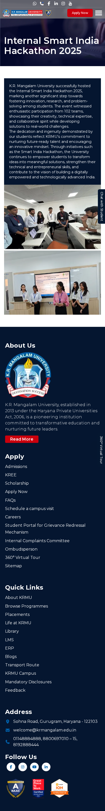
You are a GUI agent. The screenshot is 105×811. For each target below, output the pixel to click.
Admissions (16, 466)
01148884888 (27, 738)
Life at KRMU (18, 622)
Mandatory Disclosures (28, 682)
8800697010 (56, 738)
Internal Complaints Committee (37, 540)
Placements (17, 614)
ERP (9, 648)
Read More (21, 439)
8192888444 (26, 744)
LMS (9, 639)
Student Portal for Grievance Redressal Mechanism (45, 529)
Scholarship (17, 483)
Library (12, 631)
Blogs (11, 656)
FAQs (10, 500)
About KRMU (18, 597)
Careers (13, 517)
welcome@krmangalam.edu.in (44, 730)
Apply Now (80, 13)
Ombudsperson (21, 549)
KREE (11, 475)
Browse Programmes (26, 606)
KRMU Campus (20, 673)
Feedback (15, 690)
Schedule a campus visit (29, 508)
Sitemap (13, 565)
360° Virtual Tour (101, 450)
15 (74, 738)
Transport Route (22, 665)
